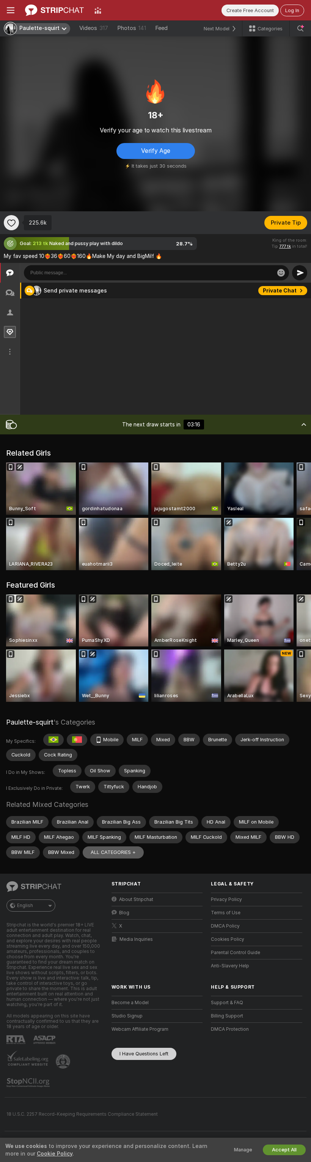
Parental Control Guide (235, 952)
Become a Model (130, 1002)
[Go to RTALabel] (16, 1039)
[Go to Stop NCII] (28, 1082)
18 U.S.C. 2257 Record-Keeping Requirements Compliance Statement (82, 1114)
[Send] (299, 272)
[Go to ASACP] (45, 1040)
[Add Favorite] (11, 222)
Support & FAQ (227, 1002)
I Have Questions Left (143, 1054)
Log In (292, 10)
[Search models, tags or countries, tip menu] (300, 28)
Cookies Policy (227, 939)
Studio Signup (127, 1016)
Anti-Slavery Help (230, 966)
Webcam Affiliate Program (140, 1029)
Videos (93, 28)
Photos (131, 28)
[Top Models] (98, 10)
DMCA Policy (225, 926)
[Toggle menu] (10, 10)
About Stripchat (136, 899)
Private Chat (280, 291)
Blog (124, 912)
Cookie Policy (54, 1154)
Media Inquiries (136, 939)
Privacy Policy (226, 899)
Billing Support (227, 1016)
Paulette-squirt (29, 722)
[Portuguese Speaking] (77, 740)
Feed (161, 28)
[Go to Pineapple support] (64, 1061)
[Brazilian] (53, 740)
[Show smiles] (281, 272)
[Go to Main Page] (54, 10)
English (25, 905)
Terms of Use (225, 912)
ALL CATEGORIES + (113, 852)
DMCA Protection (230, 1029)
